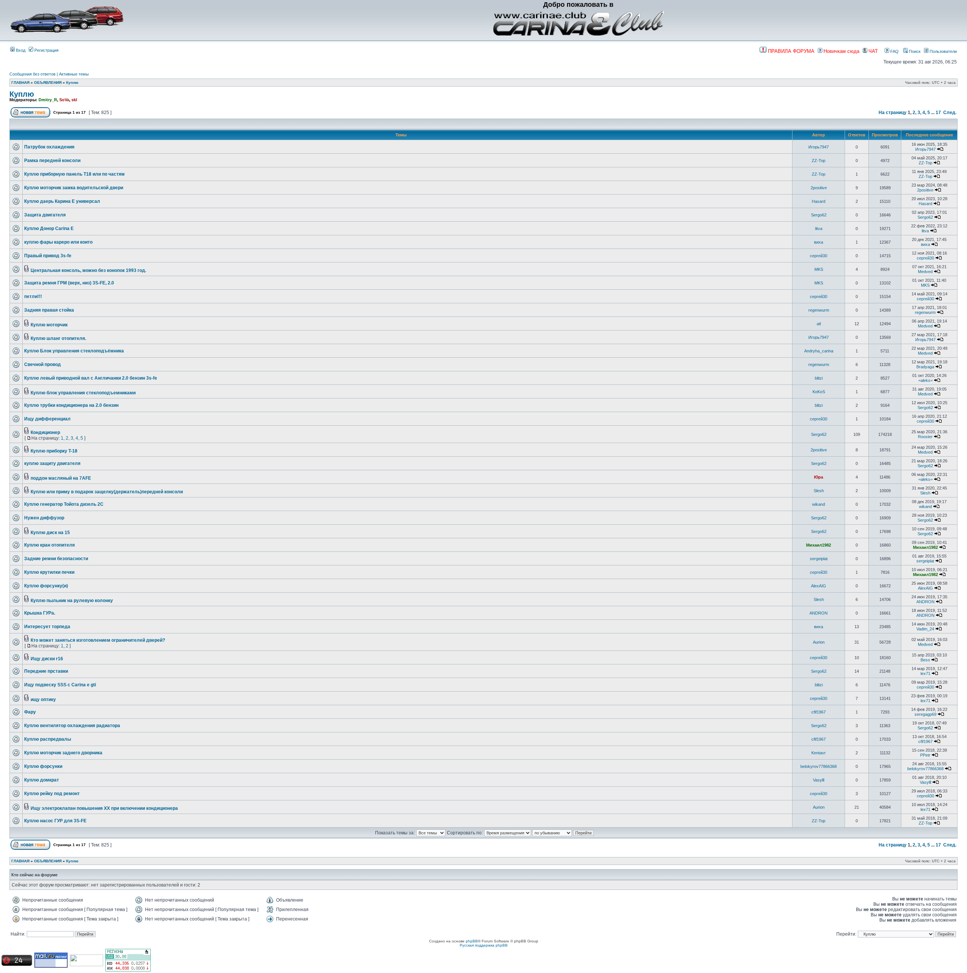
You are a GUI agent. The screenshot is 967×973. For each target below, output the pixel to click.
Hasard (818, 201)
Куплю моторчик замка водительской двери (73, 187)
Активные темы (74, 74)
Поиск (914, 51)
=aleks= (925, 380)
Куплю (72, 82)
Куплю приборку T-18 (54, 451)
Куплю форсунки (43, 766)
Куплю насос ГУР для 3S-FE (55, 820)
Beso (925, 660)
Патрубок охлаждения (49, 147)
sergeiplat (819, 558)
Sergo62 (818, 215)
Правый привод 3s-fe (47, 255)
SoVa (64, 99)
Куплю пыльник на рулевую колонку (72, 600)
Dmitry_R (48, 99)
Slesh (819, 490)
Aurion (819, 642)
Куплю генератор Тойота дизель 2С (63, 504)
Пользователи (942, 51)
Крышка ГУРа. (39, 613)
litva (818, 228)
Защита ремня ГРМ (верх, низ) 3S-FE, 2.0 (69, 283)
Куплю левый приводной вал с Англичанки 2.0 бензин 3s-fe (90, 378)
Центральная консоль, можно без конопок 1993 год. (88, 270)
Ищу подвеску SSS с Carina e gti (60, 684)
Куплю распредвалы (47, 739)
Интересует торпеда (47, 626)
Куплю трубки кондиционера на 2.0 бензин (71, 405)
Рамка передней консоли (52, 160)
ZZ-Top (818, 160)
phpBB (472, 941)
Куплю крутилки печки (49, 572)
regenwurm (818, 310)
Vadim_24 (925, 629)
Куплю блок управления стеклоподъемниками (83, 392)
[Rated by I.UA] (86, 965)
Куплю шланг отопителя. (58, 338)
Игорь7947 (818, 147)
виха (818, 242)
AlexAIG (818, 586)
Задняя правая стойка (49, 310)
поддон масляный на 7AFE (61, 478)
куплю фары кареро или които (58, 242)
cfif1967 (818, 712)
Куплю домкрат (41, 780)
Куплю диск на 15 (50, 532)
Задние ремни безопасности (56, 558)
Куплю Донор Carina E (49, 228)
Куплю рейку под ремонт (52, 793)
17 (938, 112)
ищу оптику (43, 699)
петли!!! (33, 296)
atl (819, 323)
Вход (20, 50)
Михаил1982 (818, 545)
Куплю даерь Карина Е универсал (62, 201)
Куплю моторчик (49, 324)
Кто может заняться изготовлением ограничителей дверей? (98, 640)
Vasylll (818, 780)
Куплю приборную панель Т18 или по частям (74, 174)
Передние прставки (46, 671)
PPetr (925, 755)
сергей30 (818, 255)
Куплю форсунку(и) (46, 585)
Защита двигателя (45, 215)
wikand (818, 504)
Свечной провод (42, 364)
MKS (818, 269)
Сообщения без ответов (32, 74)
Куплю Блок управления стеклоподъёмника (74, 351)
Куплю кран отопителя (49, 545)
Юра (818, 477)
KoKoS (819, 391)
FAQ (894, 51)
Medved (925, 271)
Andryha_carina (818, 351)
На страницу (893, 112)
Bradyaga (925, 366)
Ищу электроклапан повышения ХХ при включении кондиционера (104, 808)
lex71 (925, 673)
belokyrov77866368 (818, 766)
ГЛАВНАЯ (20, 82)
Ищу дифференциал (47, 419)
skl (74, 99)
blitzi (819, 378)
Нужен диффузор (44, 517)
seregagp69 (925, 714)
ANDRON (925, 601)
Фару (30, 712)
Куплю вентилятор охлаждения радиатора (72, 725)
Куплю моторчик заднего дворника (63, 752)
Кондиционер (45, 432)
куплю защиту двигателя (52, 463)
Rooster (925, 436)
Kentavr (818, 753)
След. (949, 112)
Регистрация (46, 50)
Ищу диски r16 (47, 658)
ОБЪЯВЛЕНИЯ (48, 82)
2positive (819, 187)
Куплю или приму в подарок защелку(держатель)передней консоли (107, 491)
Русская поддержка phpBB (484, 945)
